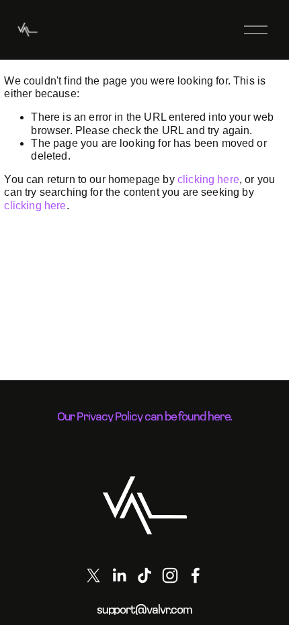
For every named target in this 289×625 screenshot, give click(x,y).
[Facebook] (196, 575)
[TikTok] (144, 575)
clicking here (208, 179)
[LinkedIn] (119, 575)
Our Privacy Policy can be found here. (145, 416)
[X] (93, 575)
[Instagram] (170, 575)
